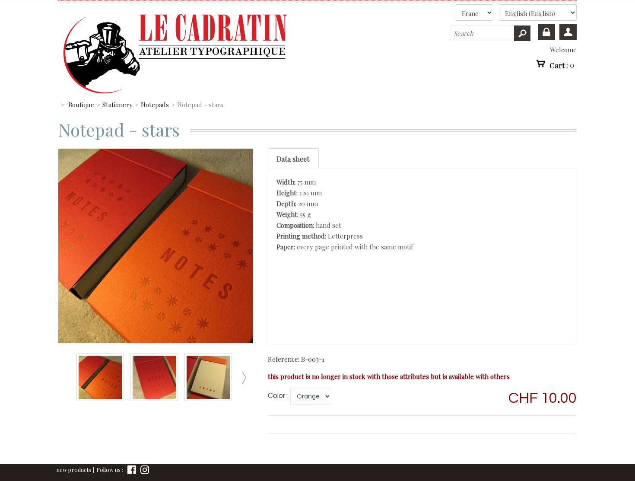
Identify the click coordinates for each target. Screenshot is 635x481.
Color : (278, 396)
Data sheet (292, 158)
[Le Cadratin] (224, 49)
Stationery (117, 104)
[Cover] (102, 398)
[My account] (568, 32)
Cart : (562, 65)
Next (244, 378)
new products (73, 469)
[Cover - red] (156, 398)
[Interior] (210, 398)
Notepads (155, 104)
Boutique (81, 104)
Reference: (284, 359)
